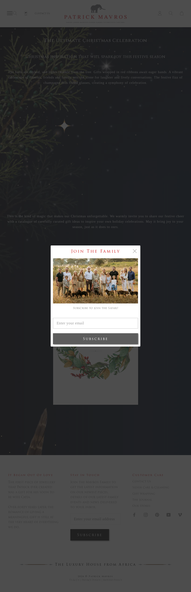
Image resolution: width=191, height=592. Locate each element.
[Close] (135, 251)
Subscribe (95, 339)
